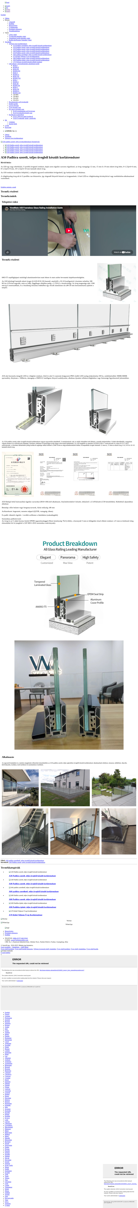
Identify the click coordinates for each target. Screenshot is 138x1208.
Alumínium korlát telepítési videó (19, 38)
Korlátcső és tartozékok (16, 115)
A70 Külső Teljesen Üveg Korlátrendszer (26, 56)
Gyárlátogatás (13, 27)
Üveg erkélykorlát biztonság (24, 949)
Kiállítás (11, 24)
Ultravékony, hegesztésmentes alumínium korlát (24, 64)
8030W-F (16, 67)
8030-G (15, 87)
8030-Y (15, 73)
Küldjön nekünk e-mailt (8, 187)
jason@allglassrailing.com (19, 940)
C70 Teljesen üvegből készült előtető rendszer (27, 62)
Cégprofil (12, 22)
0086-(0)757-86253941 (20, 938)
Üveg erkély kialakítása (78, 949)
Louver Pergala (14, 105)
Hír (6, 120)
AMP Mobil (24, 947)
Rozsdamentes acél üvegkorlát (18, 102)
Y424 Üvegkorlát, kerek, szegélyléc (24, 118)
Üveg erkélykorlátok (7, 949)
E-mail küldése (5, 952)
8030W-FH (16, 71)
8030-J (15, 80)
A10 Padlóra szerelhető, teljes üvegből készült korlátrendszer (32, 45)
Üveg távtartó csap (15, 107)
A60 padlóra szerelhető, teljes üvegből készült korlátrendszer (32, 55)
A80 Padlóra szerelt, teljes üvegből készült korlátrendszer (31, 58)
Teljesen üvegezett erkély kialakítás (45, 949)
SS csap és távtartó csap (16, 109)
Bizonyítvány (13, 25)
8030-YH (16, 76)
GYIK (7, 125)
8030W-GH (17, 93)
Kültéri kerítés (13, 104)
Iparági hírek (13, 124)
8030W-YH (17, 78)
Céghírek (12, 122)
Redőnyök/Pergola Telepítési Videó (20, 40)
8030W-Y (16, 75)
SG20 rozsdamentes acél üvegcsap (24, 111)
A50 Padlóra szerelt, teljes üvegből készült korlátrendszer (31, 53)
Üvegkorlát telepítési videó (17, 36)
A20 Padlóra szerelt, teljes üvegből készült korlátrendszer (31, 47)
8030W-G (16, 91)
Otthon (7, 18)
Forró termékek (6, 947)
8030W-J (16, 82)
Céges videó (13, 34)
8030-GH (16, 89)
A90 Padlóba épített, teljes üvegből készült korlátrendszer (31, 60)
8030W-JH (16, 85)
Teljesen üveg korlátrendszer (18, 44)
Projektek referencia (15, 29)
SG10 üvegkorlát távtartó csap (22, 113)
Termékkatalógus (14, 31)
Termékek (8, 42)
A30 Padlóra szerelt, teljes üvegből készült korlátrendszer (31, 49)
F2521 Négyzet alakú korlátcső (23, 116)
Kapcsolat (8, 127)
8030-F (15, 65)
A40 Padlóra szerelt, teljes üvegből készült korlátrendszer (31, 51)
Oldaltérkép (15, 947)
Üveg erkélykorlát (92, 949)
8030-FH (16, 69)
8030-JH (15, 84)
